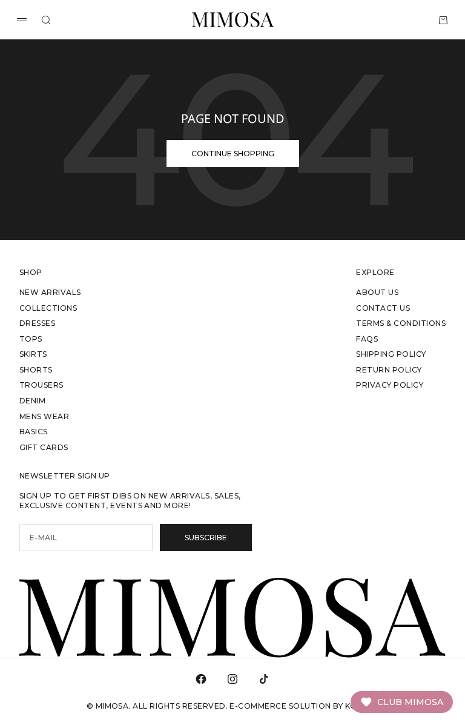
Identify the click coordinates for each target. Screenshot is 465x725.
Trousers (41, 384)
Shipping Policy (391, 354)
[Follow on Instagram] (232, 679)
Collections (48, 308)
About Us (377, 292)
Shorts (36, 369)
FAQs (367, 338)
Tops (30, 338)
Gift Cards (43, 447)
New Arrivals (50, 292)
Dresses (37, 323)
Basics (33, 431)
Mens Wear (44, 416)
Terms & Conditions (401, 323)
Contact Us (383, 308)
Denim (32, 400)
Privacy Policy (389, 384)
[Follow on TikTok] (264, 679)
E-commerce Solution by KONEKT (303, 705)
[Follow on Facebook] (201, 679)
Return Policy (388, 369)
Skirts (33, 354)
